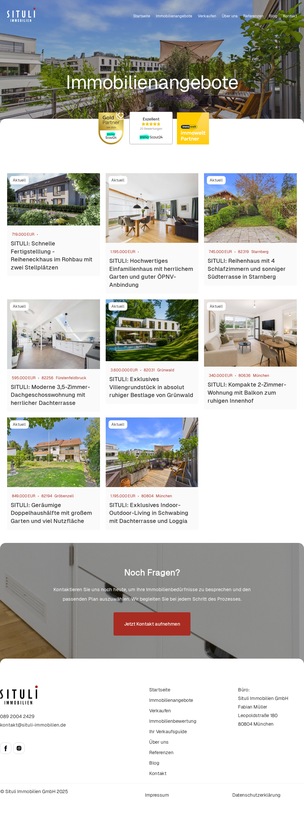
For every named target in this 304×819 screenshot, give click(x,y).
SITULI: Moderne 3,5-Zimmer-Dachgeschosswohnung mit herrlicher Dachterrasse (50, 395)
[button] (207, 16)
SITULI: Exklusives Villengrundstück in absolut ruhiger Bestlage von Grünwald (151, 387)
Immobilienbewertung (172, 721)
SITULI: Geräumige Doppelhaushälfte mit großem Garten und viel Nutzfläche (51, 513)
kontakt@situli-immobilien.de (33, 725)
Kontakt (290, 16)
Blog (273, 16)
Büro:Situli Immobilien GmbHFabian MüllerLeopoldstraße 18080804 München (263, 707)
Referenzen (253, 16)
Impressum (157, 795)
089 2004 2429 (17, 716)
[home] (21, 15)
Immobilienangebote (174, 16)
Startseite (141, 16)
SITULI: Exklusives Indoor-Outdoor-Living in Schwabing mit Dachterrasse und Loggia (148, 513)
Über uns (230, 16)
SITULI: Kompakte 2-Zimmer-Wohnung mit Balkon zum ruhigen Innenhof (247, 392)
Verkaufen (160, 710)
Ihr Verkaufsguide (168, 731)
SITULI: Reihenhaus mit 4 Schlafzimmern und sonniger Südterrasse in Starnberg (247, 269)
